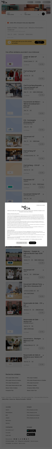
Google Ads (29, 231)
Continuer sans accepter (40, 205)
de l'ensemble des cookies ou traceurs (20, 216)
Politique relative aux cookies (37, 239)
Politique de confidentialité (24, 239)
